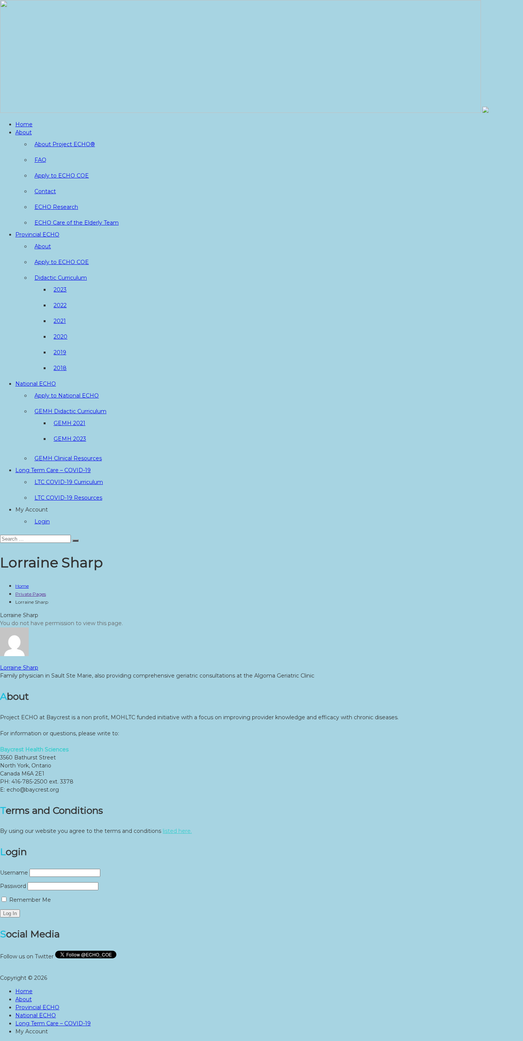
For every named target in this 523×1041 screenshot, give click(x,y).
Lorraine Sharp (19, 667)
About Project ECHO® (64, 144)
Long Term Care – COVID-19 (53, 470)
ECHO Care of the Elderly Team (76, 222)
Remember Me (29, 899)
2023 (60, 289)
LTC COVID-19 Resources (68, 497)
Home (24, 124)
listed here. (177, 831)
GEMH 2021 (69, 423)
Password (13, 886)
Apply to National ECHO (66, 395)
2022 (60, 305)
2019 (60, 352)
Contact (45, 191)
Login (42, 521)
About (23, 132)
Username (14, 872)
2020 (60, 336)
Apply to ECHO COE (61, 175)
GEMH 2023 (70, 438)
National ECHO (35, 383)
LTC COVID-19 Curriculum (68, 482)
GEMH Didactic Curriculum (70, 411)
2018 (60, 368)
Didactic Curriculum (60, 277)
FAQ (40, 159)
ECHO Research (56, 207)
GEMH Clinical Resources (68, 458)
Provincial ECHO (37, 234)
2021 (60, 321)
